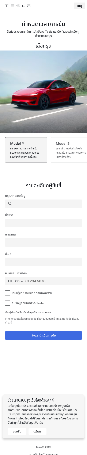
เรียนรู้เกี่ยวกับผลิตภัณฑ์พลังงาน (32, 293)
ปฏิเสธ (37, 431)
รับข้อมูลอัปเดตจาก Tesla (28, 303)
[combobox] (44, 204)
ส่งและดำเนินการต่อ (43, 335)
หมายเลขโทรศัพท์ (16, 273)
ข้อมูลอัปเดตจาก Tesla (39, 312)
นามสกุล (10, 234)
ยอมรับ (17, 431)
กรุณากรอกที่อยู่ (15, 195)
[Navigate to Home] (18, 5)
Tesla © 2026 (43, 447)
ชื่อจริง (9, 215)
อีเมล (8, 253)
